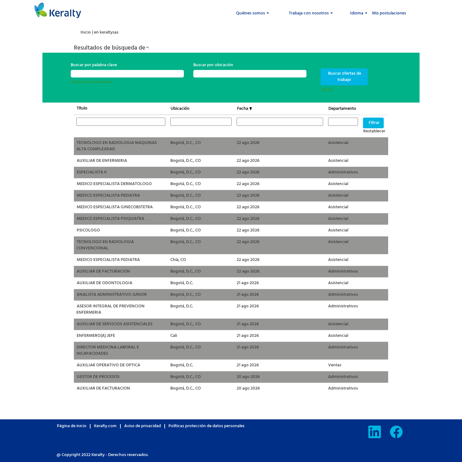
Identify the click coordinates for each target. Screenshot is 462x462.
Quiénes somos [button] (251, 13)
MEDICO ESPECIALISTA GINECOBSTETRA (115, 207)
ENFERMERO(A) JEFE (96, 335)
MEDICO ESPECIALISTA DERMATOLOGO (114, 184)
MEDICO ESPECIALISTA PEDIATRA (108, 195)
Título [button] (82, 108)
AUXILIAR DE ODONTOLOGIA (104, 283)
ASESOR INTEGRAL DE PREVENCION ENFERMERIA (110, 309)
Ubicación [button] (180, 108)
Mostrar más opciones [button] (92, 82)
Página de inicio (71, 426)
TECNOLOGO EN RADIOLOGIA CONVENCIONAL (105, 245)
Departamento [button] (342, 108)
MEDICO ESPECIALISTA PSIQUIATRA (110, 218)
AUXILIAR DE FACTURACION (103, 271)
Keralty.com (105, 426)
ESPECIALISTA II (92, 172)
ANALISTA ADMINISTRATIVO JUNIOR (112, 294)
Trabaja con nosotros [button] (309, 13)
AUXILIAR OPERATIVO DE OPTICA (108, 365)
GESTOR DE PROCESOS (98, 377)
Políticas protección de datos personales (206, 426)
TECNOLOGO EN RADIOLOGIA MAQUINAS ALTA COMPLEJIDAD (116, 146)
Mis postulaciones (389, 13)
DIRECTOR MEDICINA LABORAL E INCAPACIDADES (107, 350)
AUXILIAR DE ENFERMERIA (102, 160)
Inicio (85, 32)
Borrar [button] (327, 90)
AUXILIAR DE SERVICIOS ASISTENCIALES (114, 324)
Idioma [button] (357, 13)
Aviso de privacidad (142, 426)
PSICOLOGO (88, 230)
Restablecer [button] (374, 131)
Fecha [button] (243, 108)
